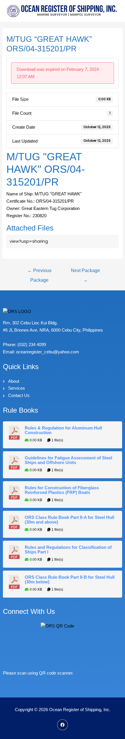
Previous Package (39, 272)
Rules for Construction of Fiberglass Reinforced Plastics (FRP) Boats (62, 490)
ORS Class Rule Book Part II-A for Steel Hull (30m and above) (69, 519)
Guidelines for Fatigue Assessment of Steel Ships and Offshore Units (68, 460)
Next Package (85, 272)
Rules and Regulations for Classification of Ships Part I (68, 549)
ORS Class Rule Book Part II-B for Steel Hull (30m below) (70, 579)
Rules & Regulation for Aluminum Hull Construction (63, 430)
